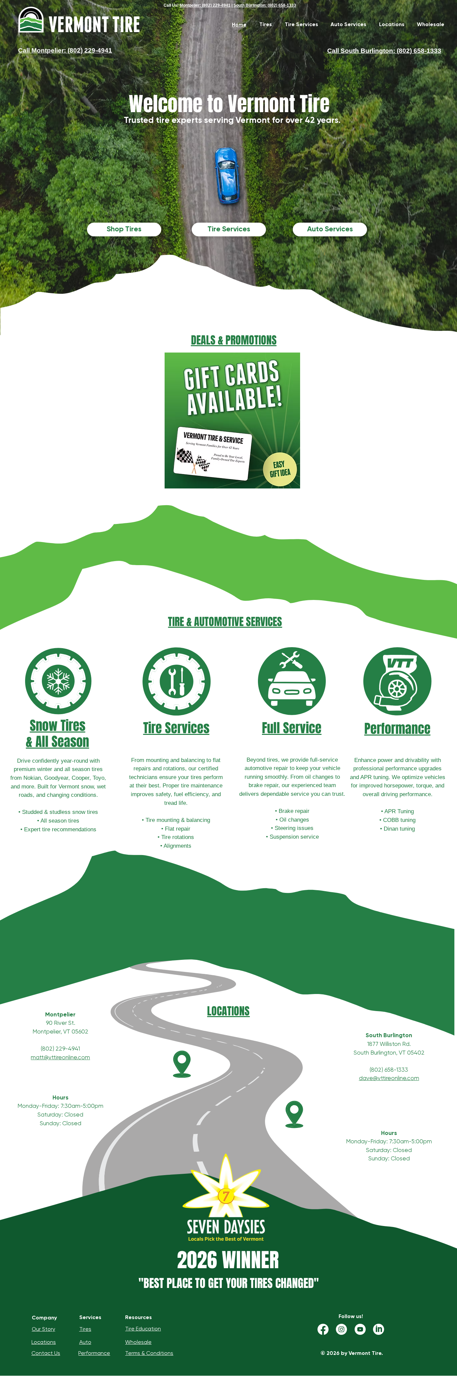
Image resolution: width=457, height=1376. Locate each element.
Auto (85, 1342)
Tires (85, 1329)
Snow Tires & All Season (57, 734)
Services (90, 1317)
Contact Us (45, 1353)
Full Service (292, 728)
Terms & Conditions (149, 1353)
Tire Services (176, 728)
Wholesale (138, 1342)
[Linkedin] (378, 1329)
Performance (397, 728)
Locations (43, 1342)
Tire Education (143, 1328)
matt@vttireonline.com (60, 1057)
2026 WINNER (228, 1260)
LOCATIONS (228, 1011)
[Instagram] (341, 1329)
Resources (138, 1317)
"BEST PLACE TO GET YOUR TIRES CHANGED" (229, 1283)
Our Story (43, 1329)
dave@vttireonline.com (389, 1078)
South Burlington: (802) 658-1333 (265, 5)
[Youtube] (360, 1329)
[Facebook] (323, 1329)
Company (44, 1317)
